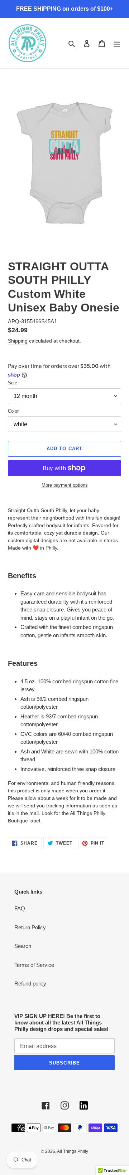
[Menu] (116, 43)
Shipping (18, 341)
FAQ (19, 908)
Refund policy (30, 983)
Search (22, 946)
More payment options (65, 485)
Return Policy (30, 927)
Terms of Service (34, 965)
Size (12, 382)
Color (13, 411)
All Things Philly (72, 1151)
